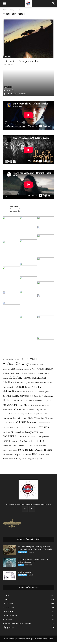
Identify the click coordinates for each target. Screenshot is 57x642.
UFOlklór (41, 454)
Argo (34, 369)
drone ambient (40, 383)
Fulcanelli (34, 391)
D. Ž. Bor (16, 383)
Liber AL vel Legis (47, 418)
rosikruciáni (7, 445)
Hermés (20, 405)
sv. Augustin (38, 450)
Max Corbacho (21, 427)
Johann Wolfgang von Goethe (37, 410)
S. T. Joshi (29, 445)
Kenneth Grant (20, 418)
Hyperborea (34, 405)
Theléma (48, 449)
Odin (41, 432)
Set (34, 445)
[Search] (53, 3)
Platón (38, 437)
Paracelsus (31, 436)
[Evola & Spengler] (9, 575)
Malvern (32, 422)
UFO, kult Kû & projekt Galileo (21, 61)
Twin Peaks (26, 454)
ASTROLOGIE (8, 373)
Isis (48, 405)
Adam (5, 359)
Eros (27, 391)
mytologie (6, 432)
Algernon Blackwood (37, 364)
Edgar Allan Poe (33, 387)
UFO (34, 454)
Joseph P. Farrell (38, 414)
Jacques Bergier (7, 409)
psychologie (15, 441)
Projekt (6, 440)
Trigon (17, 454)
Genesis (41, 391)
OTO (24, 436)
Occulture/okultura (16, 209)
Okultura (14, 206)
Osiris (20, 436)
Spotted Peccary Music (10, 450)
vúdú (47, 454)
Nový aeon (31, 431)
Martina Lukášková (44, 423)
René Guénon (25, 441)
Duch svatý (8, 387)
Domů (5, 10)
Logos (5, 422)
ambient (9, 368)
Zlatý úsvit (38, 459)
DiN (32, 383)
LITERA (21, 565)
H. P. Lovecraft (14, 400)
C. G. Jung (15, 377)
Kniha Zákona (34, 418)
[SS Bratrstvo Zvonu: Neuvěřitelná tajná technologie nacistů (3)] (9, 562)
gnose (47, 392)
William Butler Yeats (10, 459)
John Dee (16, 414)
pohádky (45, 437)
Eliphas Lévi (21, 392)
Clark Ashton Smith (39, 378)
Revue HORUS (37, 441)
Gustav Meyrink (20, 395)
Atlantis (18, 373)
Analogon (19, 369)
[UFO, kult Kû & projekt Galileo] (28, 38)
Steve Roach (25, 449)
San (4, 65)
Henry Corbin (47, 401)
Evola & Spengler (25, 572)
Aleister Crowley (16, 363)
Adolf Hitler (14, 359)
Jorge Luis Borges (26, 414)
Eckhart (19, 386)
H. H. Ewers (34, 396)
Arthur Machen (45, 368)
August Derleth (27, 373)
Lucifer (11, 423)
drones (49, 383)
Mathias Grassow (9, 428)
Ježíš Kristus (19, 409)
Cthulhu (7, 382)
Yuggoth (31, 459)
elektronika (9, 391)
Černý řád (9, 90)
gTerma (7, 395)
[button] (4, 3)
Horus (26, 405)
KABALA (7, 418)
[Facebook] (25, 509)
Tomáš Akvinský (8, 454)
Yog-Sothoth (23, 459)
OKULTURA (7, 57)
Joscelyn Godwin (10, 94)
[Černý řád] (28, 83)
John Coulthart (7, 414)
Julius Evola (48, 414)
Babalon (5, 378)
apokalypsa (27, 369)
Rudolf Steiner (18, 445)
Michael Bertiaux (32, 427)
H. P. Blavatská (46, 396)
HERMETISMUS (10, 405)
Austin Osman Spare (41, 373)
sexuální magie (41, 445)
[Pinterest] (32, 509)
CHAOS (27, 378)
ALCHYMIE (29, 359)
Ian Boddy (42, 405)
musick (44, 427)
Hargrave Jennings (34, 401)
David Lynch (25, 382)
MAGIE (21, 422)
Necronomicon (17, 432)
